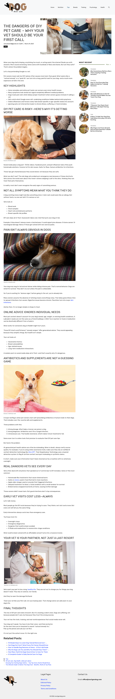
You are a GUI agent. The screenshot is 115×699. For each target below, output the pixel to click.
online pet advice (26, 661)
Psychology (93, 7)
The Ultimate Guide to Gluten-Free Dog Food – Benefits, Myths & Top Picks (28, 665)
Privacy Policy (45, 685)
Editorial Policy (46, 682)
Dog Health (17, 661)
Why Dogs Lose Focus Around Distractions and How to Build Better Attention (100, 129)
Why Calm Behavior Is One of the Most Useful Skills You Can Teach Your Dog (100, 95)
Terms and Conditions (48, 689)
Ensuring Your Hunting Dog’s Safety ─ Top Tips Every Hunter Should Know (28, 663)
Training (83, 7)
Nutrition (60, 7)
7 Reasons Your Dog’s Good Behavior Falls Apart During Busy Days (99, 106)
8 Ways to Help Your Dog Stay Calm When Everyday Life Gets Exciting (100, 118)
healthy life (32, 589)
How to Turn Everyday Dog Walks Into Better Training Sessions (99, 84)
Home (52, 7)
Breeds (75, 7)
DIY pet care (9, 661)
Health (103, 7)
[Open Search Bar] (108, 7)
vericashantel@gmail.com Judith (13, 44)
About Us (44, 679)
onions (16, 480)
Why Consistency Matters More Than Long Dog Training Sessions (100, 72)
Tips (68, 7)
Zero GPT (31, 452)
